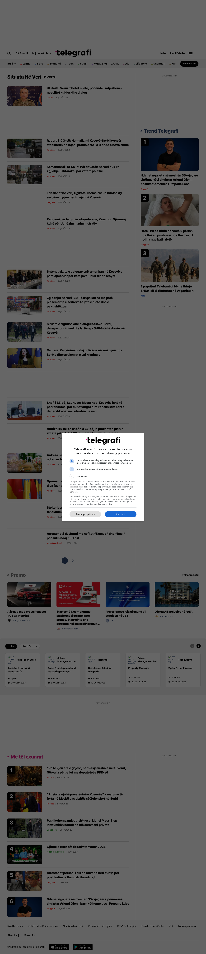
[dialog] (103, 477)
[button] (103, 476)
